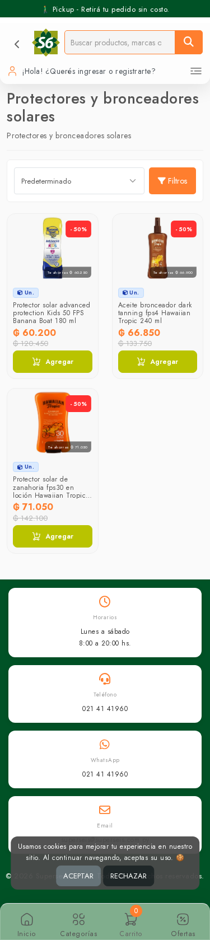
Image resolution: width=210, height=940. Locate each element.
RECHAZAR (128, 876)
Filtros (177, 180)
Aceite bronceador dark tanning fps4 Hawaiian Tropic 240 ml (155, 313)
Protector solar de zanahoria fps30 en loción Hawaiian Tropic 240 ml (49, 491)
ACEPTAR (78, 876)
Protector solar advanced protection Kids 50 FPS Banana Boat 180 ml (51, 313)
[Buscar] (189, 42)
